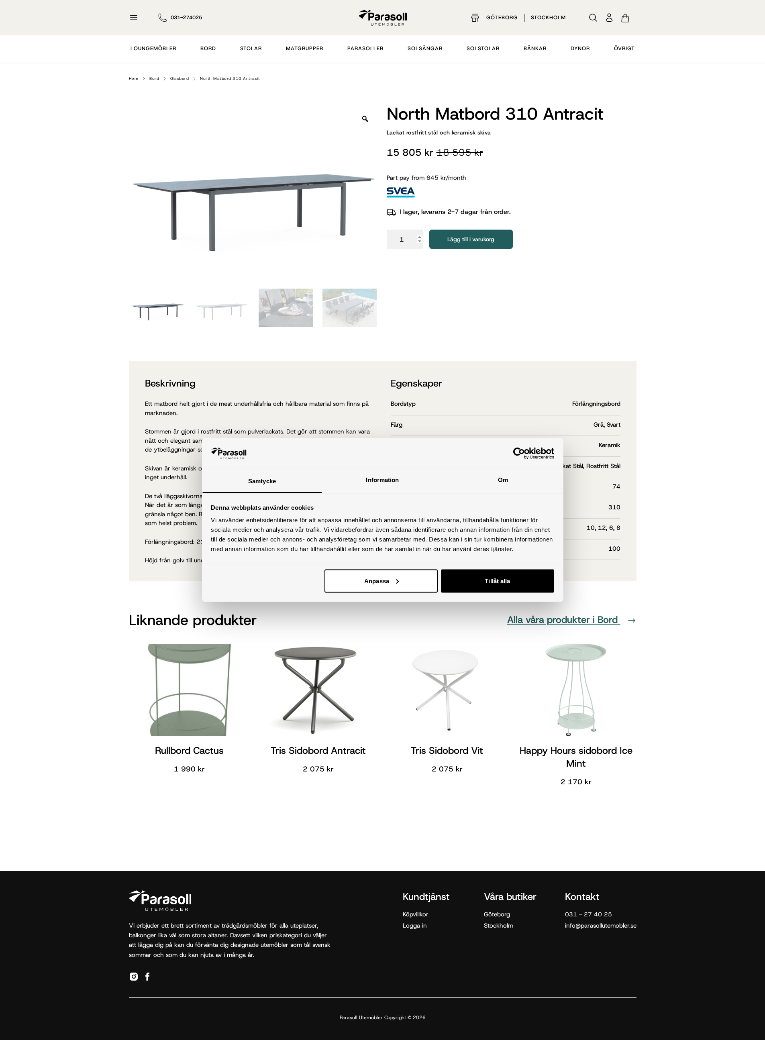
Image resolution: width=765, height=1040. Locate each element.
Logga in (415, 926)
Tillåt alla (497, 580)
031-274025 (186, 17)
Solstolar (483, 48)
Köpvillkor (415, 914)
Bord (208, 48)
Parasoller (365, 48)
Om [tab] (503, 479)
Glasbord (179, 78)
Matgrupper (304, 48)
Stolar (251, 48)
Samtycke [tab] (262, 481)
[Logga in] (609, 17)
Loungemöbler (153, 48)
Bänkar (535, 48)
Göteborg (502, 17)
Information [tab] (382, 479)
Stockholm (548, 17)
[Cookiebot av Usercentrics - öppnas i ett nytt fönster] (519, 453)
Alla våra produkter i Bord (563, 619)
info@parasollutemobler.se (600, 926)
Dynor (580, 48)
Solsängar (425, 48)
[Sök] (593, 17)
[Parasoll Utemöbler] (383, 17)
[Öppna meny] (134, 17)
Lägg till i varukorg (470, 239)
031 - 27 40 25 (588, 914)
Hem (134, 78)
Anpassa (376, 580)
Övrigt (624, 48)
